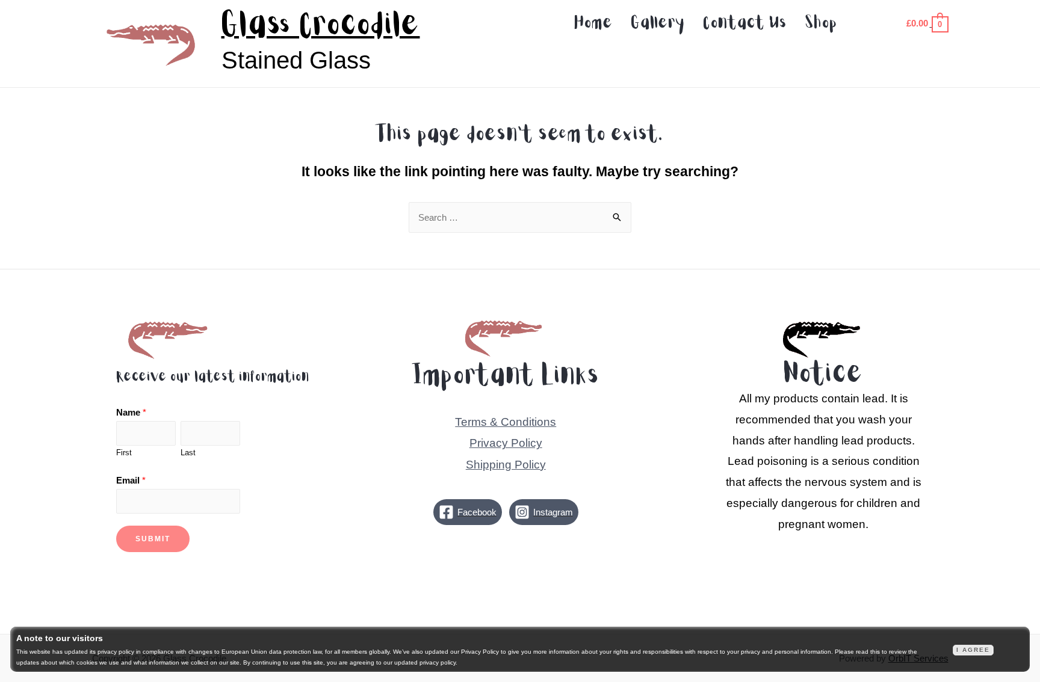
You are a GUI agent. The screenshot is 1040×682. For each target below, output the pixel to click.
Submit (152, 539)
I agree (973, 650)
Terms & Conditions (505, 422)
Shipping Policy (506, 464)
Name (131, 412)
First (124, 452)
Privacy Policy (505, 443)
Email (131, 480)
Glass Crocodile (320, 25)
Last (188, 452)
